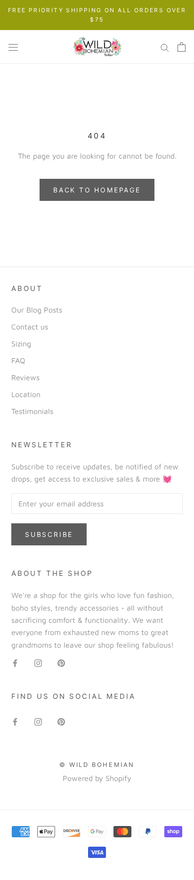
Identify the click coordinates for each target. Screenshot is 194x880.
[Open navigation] (13, 47)
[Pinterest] (61, 662)
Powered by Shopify (97, 778)
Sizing (21, 343)
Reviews (25, 377)
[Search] (165, 47)
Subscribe (49, 534)
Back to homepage (97, 190)
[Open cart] (182, 47)
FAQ (18, 360)
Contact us (29, 326)
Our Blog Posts (36, 310)
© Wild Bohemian (97, 764)
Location (25, 394)
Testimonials (32, 411)
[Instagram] (38, 662)
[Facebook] (15, 662)
